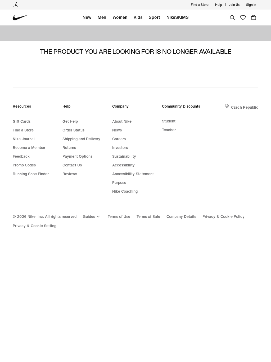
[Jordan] (16, 5)
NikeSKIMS (177, 17)
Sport (154, 17)
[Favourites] (243, 17)
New (87, 17)
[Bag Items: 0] (253, 17)
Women (119, 17)
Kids (138, 17)
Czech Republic (244, 107)
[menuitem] (223, 5)
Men (102, 17)
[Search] (232, 17)
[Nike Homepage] (20, 17)
